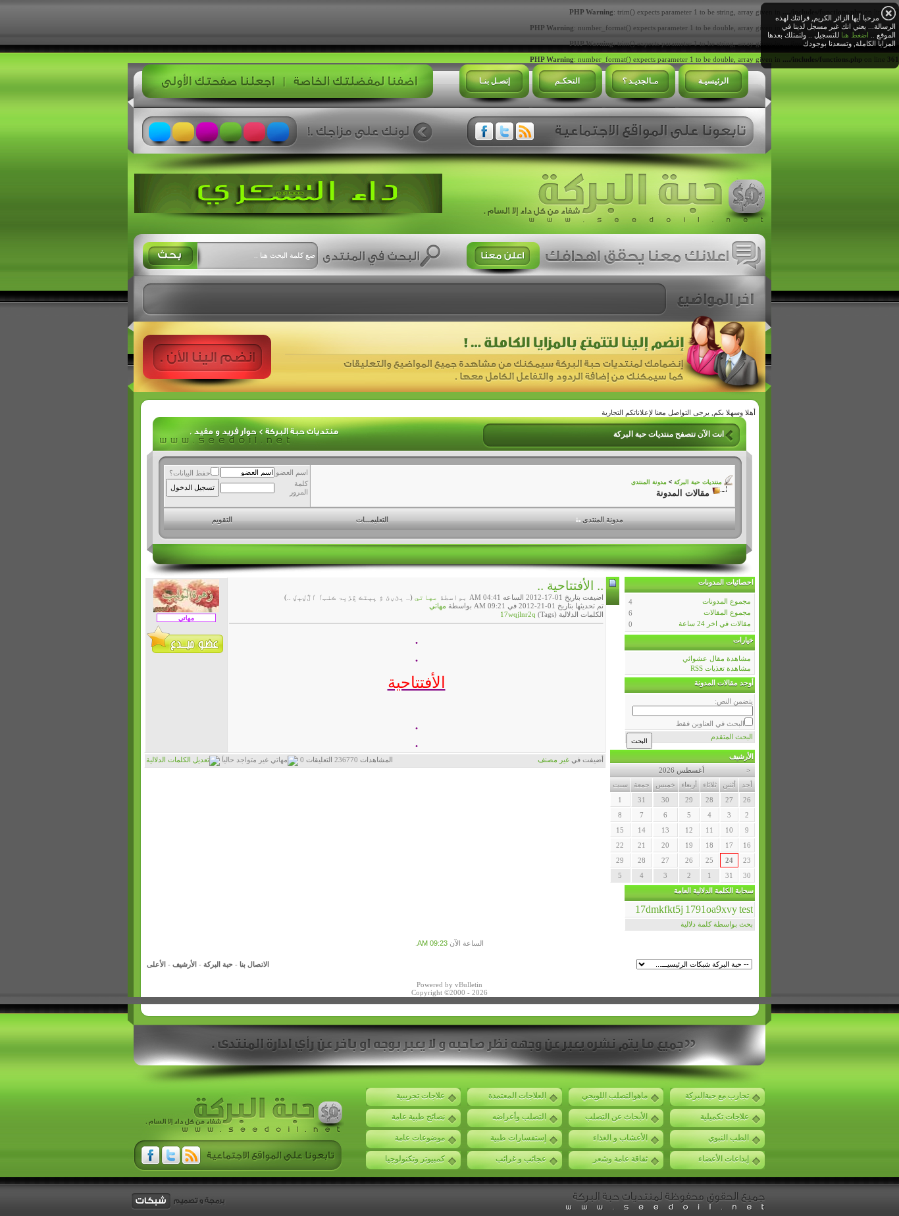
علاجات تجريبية (420, 1095)
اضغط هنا (855, 35)
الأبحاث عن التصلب (616, 1116)
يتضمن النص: (734, 701)
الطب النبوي (728, 1137)
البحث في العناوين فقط (710, 723)
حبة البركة (218, 964)
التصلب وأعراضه (519, 1116)
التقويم (222, 519)
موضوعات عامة (420, 1137)
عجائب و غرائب (521, 1158)
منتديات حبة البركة (698, 482)
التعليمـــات (372, 519)
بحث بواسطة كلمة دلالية (717, 924)
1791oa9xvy (711, 909)
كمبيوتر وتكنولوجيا (415, 1158)
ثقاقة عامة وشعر (620, 1158)
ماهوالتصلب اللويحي (615, 1095)
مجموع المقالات (727, 612)
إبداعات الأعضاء (723, 1158)
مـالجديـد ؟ (640, 80)
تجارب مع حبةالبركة (717, 1095)
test (746, 909)
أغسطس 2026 (681, 770)
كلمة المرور (299, 487)
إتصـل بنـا (494, 80)
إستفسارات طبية (518, 1137)
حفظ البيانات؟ (190, 473)
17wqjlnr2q (518, 614)
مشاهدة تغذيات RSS (720, 668)
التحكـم (567, 80)
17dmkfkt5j (659, 909)
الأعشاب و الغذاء (620, 1137)
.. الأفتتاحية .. (570, 586)
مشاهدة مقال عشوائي (716, 658)
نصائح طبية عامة (418, 1116)
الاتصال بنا (254, 964)
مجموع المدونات (726, 601)
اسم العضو (292, 472)
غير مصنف (553, 760)
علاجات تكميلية (724, 1116)
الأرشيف (184, 964)
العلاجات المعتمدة (517, 1095)
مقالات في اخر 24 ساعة (715, 623)
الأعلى (156, 964)
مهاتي (426, 597)
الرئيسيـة (713, 80)
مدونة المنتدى (649, 482)
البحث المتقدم (732, 737)
